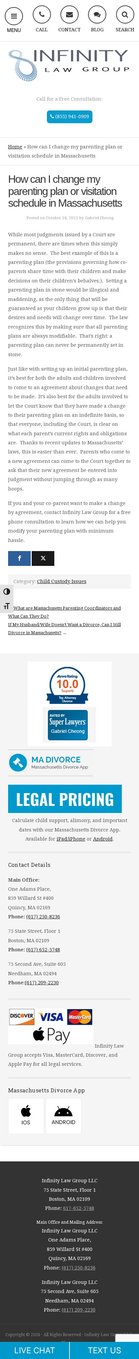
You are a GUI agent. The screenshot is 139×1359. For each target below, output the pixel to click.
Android (103, 839)
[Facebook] (19, 558)
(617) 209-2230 (42, 982)
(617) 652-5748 (43, 949)
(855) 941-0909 (71, 116)
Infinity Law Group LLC (69, 65)
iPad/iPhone (71, 839)
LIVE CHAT (34, 1350)
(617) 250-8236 (43, 916)
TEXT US (104, 1350)
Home (15, 146)
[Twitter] (43, 558)
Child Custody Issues (61, 581)
